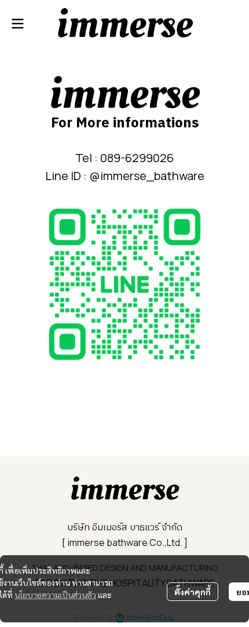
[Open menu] (17, 23)
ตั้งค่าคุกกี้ (192, 591)
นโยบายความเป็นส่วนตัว (55, 594)
